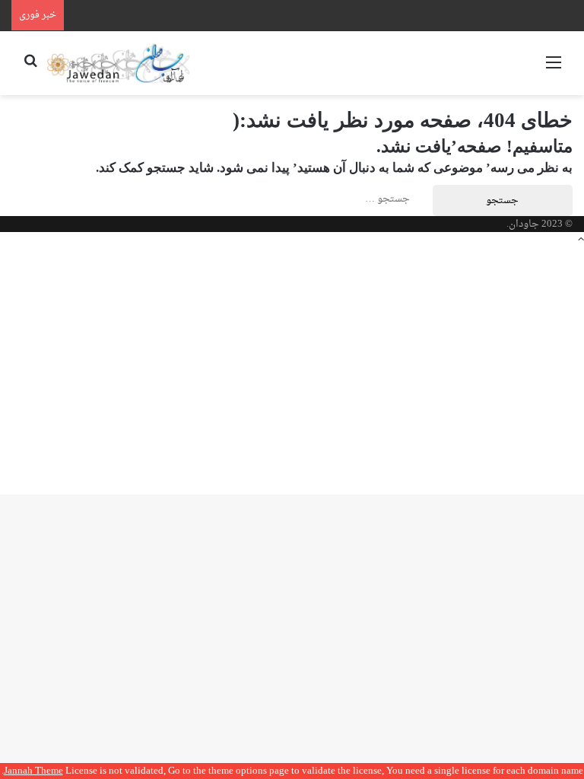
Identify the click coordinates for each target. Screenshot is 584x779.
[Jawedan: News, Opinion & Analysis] (118, 63)
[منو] (553, 69)
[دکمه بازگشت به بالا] (581, 240)
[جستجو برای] (30, 69)
